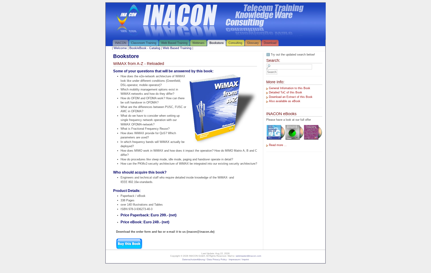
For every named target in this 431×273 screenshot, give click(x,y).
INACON (120, 43)
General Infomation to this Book (289, 88)
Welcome (120, 48)
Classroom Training (143, 43)
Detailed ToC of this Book (285, 92)
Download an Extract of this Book (290, 97)
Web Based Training (174, 43)
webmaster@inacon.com (248, 256)
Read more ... (278, 145)
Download (270, 43)
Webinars (198, 43)
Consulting (235, 43)
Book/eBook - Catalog (144, 48)
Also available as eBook (284, 101)
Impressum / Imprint (239, 259)
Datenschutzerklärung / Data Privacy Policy (204, 259)
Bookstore (216, 43)
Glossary (253, 43)
